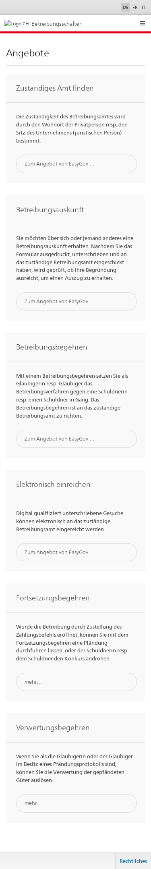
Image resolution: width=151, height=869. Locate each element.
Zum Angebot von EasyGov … (60, 163)
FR (135, 7)
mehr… (33, 682)
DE (125, 7)
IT (143, 7)
